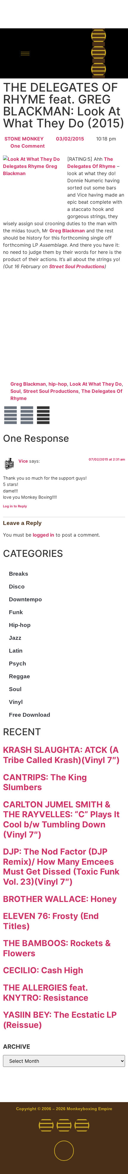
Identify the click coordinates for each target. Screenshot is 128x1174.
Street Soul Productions (76, 266)
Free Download (29, 715)
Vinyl (16, 702)
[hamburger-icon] (25, 54)
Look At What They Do (96, 384)
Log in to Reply (15, 506)
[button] (60, 53)
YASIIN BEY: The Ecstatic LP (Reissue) (60, 1020)
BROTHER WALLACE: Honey (60, 899)
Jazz (15, 638)
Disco (17, 586)
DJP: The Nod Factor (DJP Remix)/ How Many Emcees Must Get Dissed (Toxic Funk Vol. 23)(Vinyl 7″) (61, 866)
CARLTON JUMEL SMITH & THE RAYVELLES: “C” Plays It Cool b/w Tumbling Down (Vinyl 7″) (61, 819)
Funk (16, 612)
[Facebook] (98, 35)
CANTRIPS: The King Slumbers (45, 782)
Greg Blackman (67, 231)
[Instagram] (98, 69)
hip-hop (58, 384)
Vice (23, 461)
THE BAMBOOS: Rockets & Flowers (57, 948)
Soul (15, 391)
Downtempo (25, 599)
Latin (16, 651)
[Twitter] (98, 52)
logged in (43, 535)
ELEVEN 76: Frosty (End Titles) (51, 921)
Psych (17, 663)
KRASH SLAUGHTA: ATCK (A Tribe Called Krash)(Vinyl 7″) (61, 755)
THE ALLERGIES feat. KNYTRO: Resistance (45, 993)
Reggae (19, 676)
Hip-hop (20, 625)
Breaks (18, 574)
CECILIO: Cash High (43, 970)
